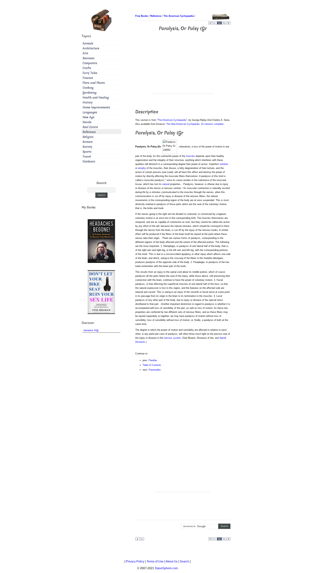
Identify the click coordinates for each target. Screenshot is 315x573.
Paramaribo (155, 369)
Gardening (89, 93)
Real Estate (90, 127)
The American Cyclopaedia (172, 120)
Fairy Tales (90, 73)
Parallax (153, 360)
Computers (90, 63)
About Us (172, 561)
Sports (87, 152)
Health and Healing (96, 97)
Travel (87, 157)
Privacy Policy (135, 561)
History (88, 102)
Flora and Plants (94, 83)
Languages (90, 112)
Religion (88, 137)
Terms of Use (155, 561)
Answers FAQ (90, 330)
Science (88, 142)
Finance (88, 78)
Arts (85, 53)
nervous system (172, 338)
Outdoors (89, 161)
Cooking (88, 88)
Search (184, 561)
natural (165, 184)
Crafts (87, 68)
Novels (87, 122)
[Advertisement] (182, 68)
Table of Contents (152, 365)
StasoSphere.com (166, 568)
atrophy (142, 168)
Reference (89, 132)
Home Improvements (96, 107)
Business (88, 58)
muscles (190, 156)
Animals (88, 43)
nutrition (224, 164)
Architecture (91, 48)
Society (87, 147)
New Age (88, 117)
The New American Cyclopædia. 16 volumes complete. (195, 124)
